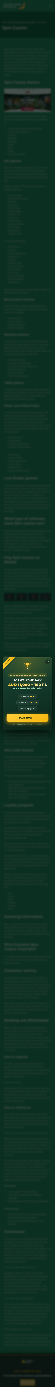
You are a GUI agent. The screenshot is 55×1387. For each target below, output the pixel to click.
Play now (26, 718)
